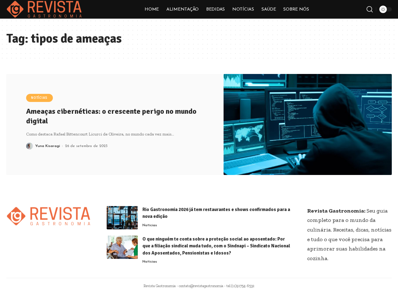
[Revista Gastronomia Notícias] (44, 9)
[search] (370, 9)
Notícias (39, 98)
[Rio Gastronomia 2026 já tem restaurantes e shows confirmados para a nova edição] (122, 217)
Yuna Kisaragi (47, 146)
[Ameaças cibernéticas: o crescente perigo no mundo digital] (308, 124)
